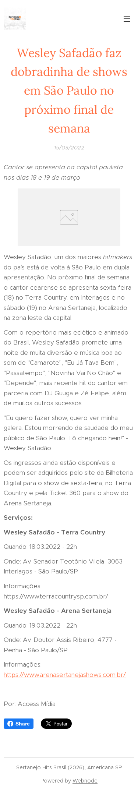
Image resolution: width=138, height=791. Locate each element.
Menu (127, 18)
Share (22, 724)
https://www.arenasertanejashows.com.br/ (65, 675)
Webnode (85, 780)
